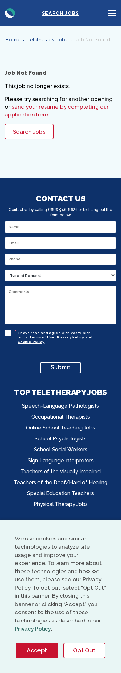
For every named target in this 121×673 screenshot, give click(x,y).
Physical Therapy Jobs (61, 504)
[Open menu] (112, 13)
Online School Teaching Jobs (60, 428)
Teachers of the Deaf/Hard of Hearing (60, 482)
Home (12, 39)
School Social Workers (60, 450)
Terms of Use (42, 337)
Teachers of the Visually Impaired (60, 471)
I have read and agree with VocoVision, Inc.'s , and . (55, 336)
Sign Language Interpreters (61, 460)
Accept (37, 650)
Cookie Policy (31, 342)
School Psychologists (60, 439)
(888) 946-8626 (62, 209)
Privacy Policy (70, 337)
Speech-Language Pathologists (60, 406)
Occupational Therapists (60, 417)
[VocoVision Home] (10, 13)
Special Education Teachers (60, 493)
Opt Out (84, 650)
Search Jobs (60, 13)
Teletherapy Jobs (47, 39)
